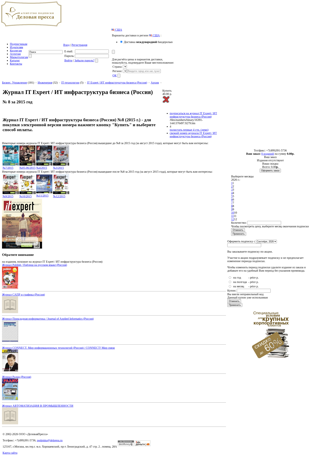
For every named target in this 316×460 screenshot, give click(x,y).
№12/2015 (59, 196)
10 (232, 212)
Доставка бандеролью (148, 42)
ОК (114, 75)
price (253, 277)
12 (232, 219)
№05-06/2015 (27, 167)
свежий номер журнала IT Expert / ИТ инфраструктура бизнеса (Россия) (193, 135)
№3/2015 (58, 167)
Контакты (16, 63)
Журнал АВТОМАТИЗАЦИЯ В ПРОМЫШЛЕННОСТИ (37, 405)
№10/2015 (25, 196)
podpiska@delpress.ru (50, 440)
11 (232, 215)
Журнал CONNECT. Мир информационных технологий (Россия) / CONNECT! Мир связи (58, 347)
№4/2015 (41, 167)
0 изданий (267, 153)
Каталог (15, 60)
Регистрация (79, 44)
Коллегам (16, 50)
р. (257, 277)
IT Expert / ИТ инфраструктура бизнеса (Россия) (117, 82)
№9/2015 (8, 196)
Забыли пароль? (84, 60)
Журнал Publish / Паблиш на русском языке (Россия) (34, 264)
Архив (155, 82)
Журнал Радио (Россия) (16, 376)
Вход (66, 44)
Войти (68, 60)
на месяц (238, 286)
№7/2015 (8, 167)
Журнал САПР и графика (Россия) (23, 294)
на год (237, 277)
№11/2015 (42, 195)
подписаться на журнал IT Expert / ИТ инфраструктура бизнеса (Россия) (193, 115)
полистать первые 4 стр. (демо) (189, 129)
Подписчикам (18, 44)
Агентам (15, 53)
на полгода (240, 281)
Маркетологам (19, 57)
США (118, 29)
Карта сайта (10, 452)
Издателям (16, 47)
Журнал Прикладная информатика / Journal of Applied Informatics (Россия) (48, 318)
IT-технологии (70, 82)
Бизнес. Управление (14, 82)
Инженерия (45, 82)
